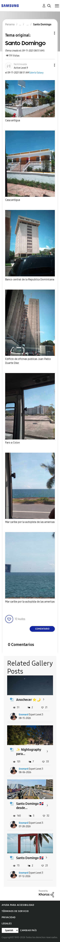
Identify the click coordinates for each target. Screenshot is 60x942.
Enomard (23, 714)
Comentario (42, 628)
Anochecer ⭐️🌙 (28, 700)
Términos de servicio (15, 911)
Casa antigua (12, 120)
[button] (49, 65)
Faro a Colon (12, 442)
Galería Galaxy (36, 72)
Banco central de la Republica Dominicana (29, 279)
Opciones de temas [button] (49, 33)
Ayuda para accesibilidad (18, 905)
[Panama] (10, 5)
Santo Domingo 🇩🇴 (30, 858)
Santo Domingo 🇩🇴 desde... (30, 806)
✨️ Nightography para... (28, 752)
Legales (7, 923)
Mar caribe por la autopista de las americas (30, 522)
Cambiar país (28, 930)
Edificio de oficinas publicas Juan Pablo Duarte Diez (28, 361)
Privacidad (9, 917)
